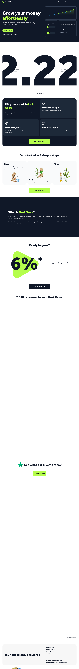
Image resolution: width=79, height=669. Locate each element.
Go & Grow (15, 1)
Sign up (73, 1)
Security (36, 1)
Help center (28, 1)
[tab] (37, 637)
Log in (68, 1)
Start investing (7, 30)
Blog (33, 1)
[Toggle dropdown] (58, 1)
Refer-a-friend (21, 1)
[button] (60, 647)
